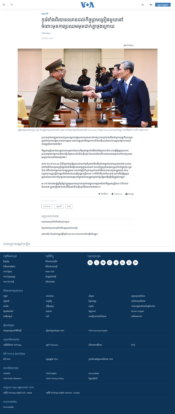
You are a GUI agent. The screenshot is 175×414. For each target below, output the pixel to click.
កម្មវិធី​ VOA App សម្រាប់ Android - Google (63, 393)
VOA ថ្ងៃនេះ (7, 271)
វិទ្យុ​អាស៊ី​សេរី (93, 378)
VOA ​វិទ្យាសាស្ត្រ (9, 277)
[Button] (129, 45)
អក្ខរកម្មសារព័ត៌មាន (138, 296)
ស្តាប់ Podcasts (52, 345)
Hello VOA (49, 271)
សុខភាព (49, 311)
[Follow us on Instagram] (109, 262)
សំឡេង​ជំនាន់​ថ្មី (50, 277)
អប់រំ (47, 316)
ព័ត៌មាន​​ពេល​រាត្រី (51, 266)
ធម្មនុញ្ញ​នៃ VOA (52, 359)
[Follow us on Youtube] (103, 262)
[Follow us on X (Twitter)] (96, 262)
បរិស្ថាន (91, 296)
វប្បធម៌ (91, 306)
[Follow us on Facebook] (90, 262)
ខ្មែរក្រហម (92, 311)
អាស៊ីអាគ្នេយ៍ (7, 316)
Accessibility (94, 373)
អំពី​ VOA (6, 359)
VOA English (51, 373)
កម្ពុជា (5, 296)
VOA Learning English (98, 330)
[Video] (151, 5)
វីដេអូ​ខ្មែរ (6, 261)
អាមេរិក (6, 306)
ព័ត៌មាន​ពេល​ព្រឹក (51, 261)
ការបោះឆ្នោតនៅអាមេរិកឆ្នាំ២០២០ (143, 306)
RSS (133, 345)
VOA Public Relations (12, 378)
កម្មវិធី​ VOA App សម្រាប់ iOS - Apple (17, 393)
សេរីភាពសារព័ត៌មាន (138, 301)
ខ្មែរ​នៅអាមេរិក (8, 311)
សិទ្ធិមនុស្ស (50, 306)
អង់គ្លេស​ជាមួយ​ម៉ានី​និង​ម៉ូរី (12, 330)
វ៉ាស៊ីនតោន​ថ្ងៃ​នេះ (9, 266)
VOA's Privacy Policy (55, 378)
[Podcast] (129, 262)
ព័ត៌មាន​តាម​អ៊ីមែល (95, 345)
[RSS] (122, 262)
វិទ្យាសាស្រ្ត (92, 301)
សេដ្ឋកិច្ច (49, 301)
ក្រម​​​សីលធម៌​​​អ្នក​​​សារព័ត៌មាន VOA (101, 359)
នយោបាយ (50, 296)
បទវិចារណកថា (136, 316)
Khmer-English (137, 311)
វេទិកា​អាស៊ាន (50, 282)
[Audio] (143, 5)
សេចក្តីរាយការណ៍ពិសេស (97, 316)
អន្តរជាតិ (44, 13)
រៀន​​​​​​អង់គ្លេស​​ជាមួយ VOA (55, 330)
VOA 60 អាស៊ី (8, 282)
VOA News (46, 33)
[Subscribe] (135, 262)
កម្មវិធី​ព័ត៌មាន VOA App (12, 345)
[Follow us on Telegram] (116, 262)
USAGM (6, 373)
